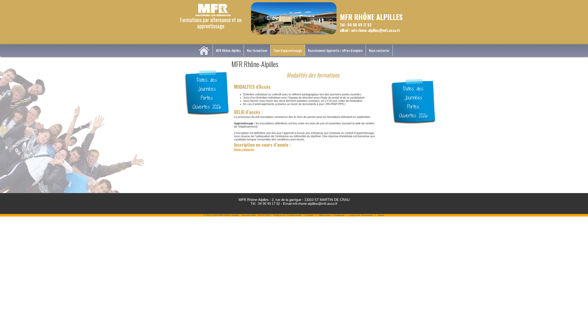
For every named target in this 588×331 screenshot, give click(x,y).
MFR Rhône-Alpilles (228, 50)
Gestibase (339, 215)
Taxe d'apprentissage (288, 50)
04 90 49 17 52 (269, 203)
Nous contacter (379, 50)
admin (381, 215)
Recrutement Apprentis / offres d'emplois (335, 50)
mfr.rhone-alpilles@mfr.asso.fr (314, 203)
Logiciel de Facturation (361, 215)
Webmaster (325, 215)
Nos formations (257, 50)
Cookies (309, 215)
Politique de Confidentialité (287, 215)
